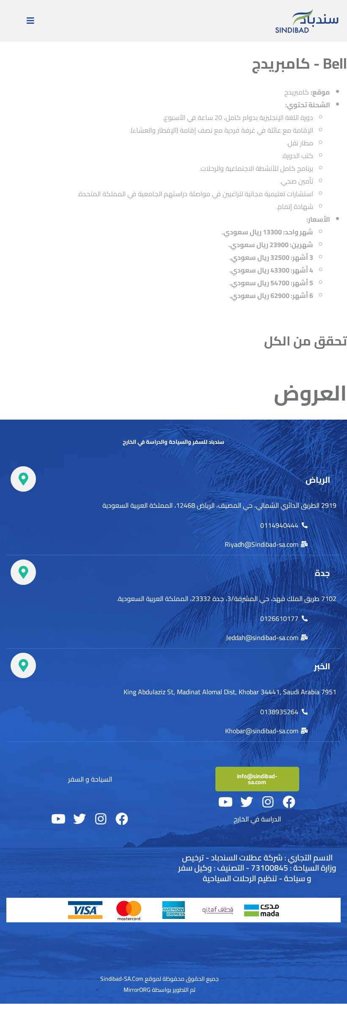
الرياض (318, 479)
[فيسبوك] (289, 802)
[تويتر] (246, 802)
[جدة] (23, 572)
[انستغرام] (268, 802)
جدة (322, 573)
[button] (30, 20)
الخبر (322, 666)
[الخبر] (23, 665)
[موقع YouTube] (225, 802)
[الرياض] (23, 479)
